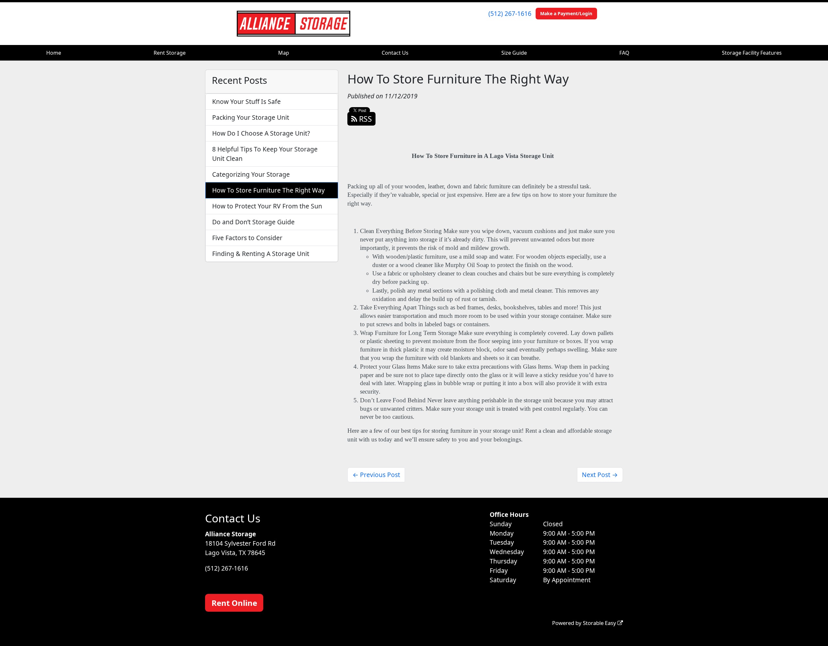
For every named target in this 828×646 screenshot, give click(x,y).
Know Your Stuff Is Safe (246, 101)
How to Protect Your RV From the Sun (267, 206)
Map (283, 52)
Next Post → (600, 474)
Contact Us (395, 52)
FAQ (624, 52)
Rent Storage (170, 52)
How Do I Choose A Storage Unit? (261, 133)
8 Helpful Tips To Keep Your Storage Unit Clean (265, 154)
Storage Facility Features (752, 52)
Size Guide (514, 52)
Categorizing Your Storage (251, 174)
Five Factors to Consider (247, 237)
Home (53, 52)
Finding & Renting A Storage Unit (260, 253)
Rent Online (234, 602)
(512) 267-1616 (509, 13)
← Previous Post (376, 474)
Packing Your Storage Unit (250, 117)
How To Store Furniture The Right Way (268, 190)
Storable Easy (600, 623)
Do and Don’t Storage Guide (253, 221)
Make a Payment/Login (566, 13)
